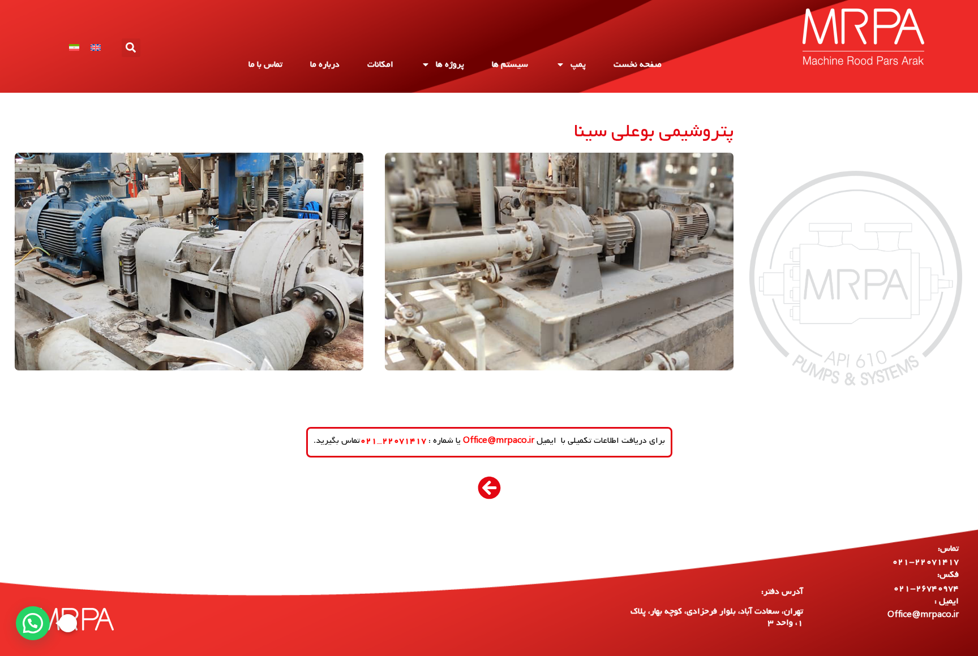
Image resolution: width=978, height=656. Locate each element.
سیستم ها (510, 64)
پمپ (578, 64)
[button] (131, 47)
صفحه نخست (638, 64)
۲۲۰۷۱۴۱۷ (404, 440)
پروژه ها (450, 64)
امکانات (380, 64)
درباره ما (325, 64)
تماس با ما (265, 64)
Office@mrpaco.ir (498, 440)
